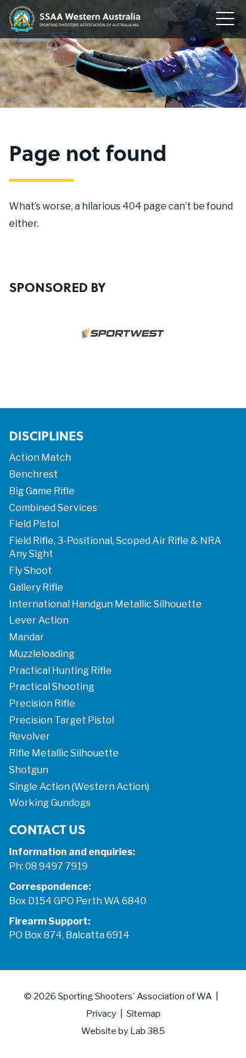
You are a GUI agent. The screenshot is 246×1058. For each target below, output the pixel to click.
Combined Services (53, 507)
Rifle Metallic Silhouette (64, 753)
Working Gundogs (50, 802)
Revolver (29, 736)
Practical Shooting (51, 686)
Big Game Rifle (42, 491)
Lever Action (39, 620)
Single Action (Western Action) (79, 786)
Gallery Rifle (36, 587)
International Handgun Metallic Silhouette (105, 604)
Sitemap (144, 1013)
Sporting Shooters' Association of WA (135, 996)
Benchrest (33, 474)
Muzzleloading (42, 653)
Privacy (101, 1013)
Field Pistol (34, 524)
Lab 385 (147, 1031)
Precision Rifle (42, 703)
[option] (123, 342)
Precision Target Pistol (61, 720)
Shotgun (28, 770)
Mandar (26, 637)
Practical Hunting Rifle (60, 670)
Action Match (40, 457)
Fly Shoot (30, 570)
